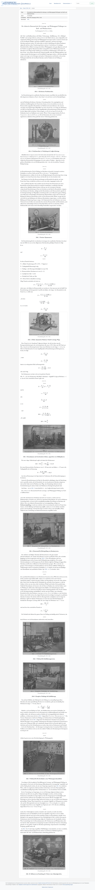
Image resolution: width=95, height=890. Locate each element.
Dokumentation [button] (67, 3)
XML (28, 19)
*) (49, 172)
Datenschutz (44, 887)
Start (50, 3)
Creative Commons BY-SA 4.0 (44, 883)
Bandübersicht (57, 3)
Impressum (50, 887)
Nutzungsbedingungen (68, 884)
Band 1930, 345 (26, 8)
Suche (92, 3)
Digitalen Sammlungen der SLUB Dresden (28, 884)
